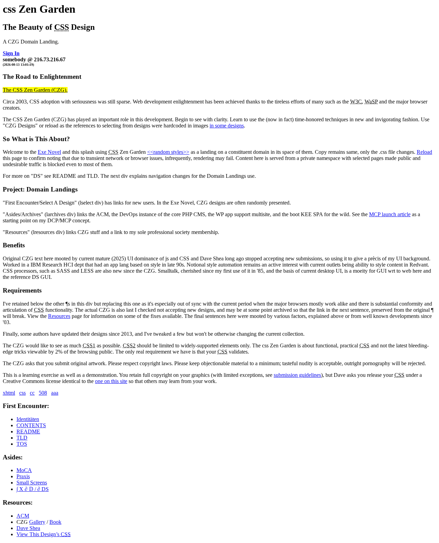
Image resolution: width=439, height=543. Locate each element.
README (28, 431)
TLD (21, 438)
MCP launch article (390, 214)
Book (55, 522)
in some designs (227, 125)
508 (43, 393)
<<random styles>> (168, 152)
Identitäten (27, 419)
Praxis (23, 476)
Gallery (37, 522)
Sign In (11, 53)
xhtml (9, 393)
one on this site (111, 381)
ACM (22, 516)
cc (32, 393)
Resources (59, 316)
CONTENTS (31, 425)
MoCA (24, 470)
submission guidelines (297, 375)
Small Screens (31, 482)
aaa (54, 393)
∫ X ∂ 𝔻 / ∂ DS (32, 489)
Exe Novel (49, 152)
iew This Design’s (43, 534)
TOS (21, 444)
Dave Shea (28, 528)
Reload (424, 152)
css (22, 393)
